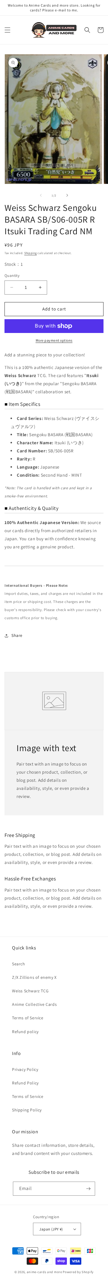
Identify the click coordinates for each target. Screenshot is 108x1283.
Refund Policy (25, 1083)
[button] (7, 30)
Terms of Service (28, 1018)
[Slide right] (67, 195)
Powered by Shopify (78, 1272)
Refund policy (25, 1031)
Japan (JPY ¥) (51, 1229)
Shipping (30, 253)
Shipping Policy (27, 1110)
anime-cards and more (44, 1272)
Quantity (12, 275)
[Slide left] (40, 195)
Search (18, 964)
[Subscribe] (88, 1189)
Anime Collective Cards (34, 1004)
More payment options (54, 340)
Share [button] (16, 635)
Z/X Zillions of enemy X (34, 977)
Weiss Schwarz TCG (30, 991)
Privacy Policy (25, 1069)
